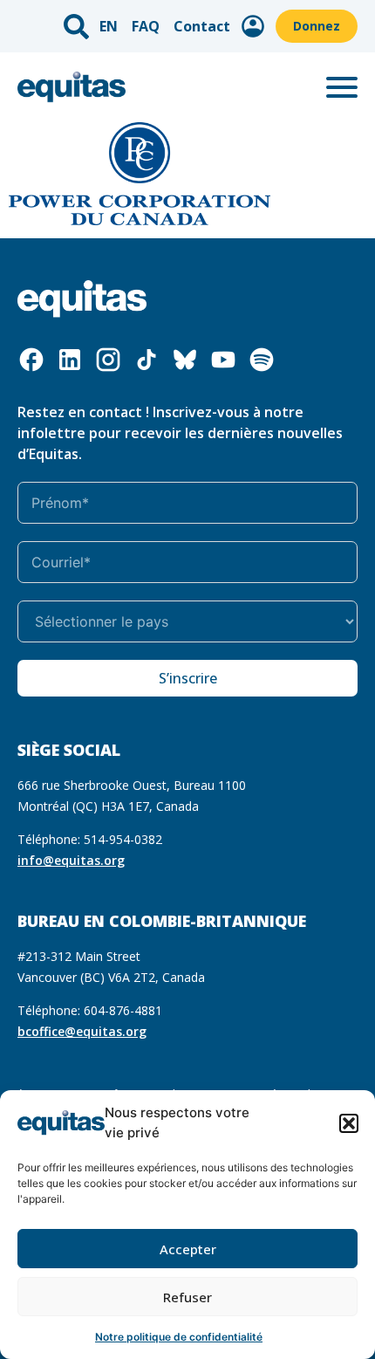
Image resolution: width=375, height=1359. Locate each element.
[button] (349, 1123)
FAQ (146, 26)
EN (108, 26)
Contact (202, 26)
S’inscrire (188, 678)
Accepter (188, 1249)
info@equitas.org (71, 860)
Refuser (187, 1297)
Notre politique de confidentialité (178, 1336)
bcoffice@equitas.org (82, 1031)
